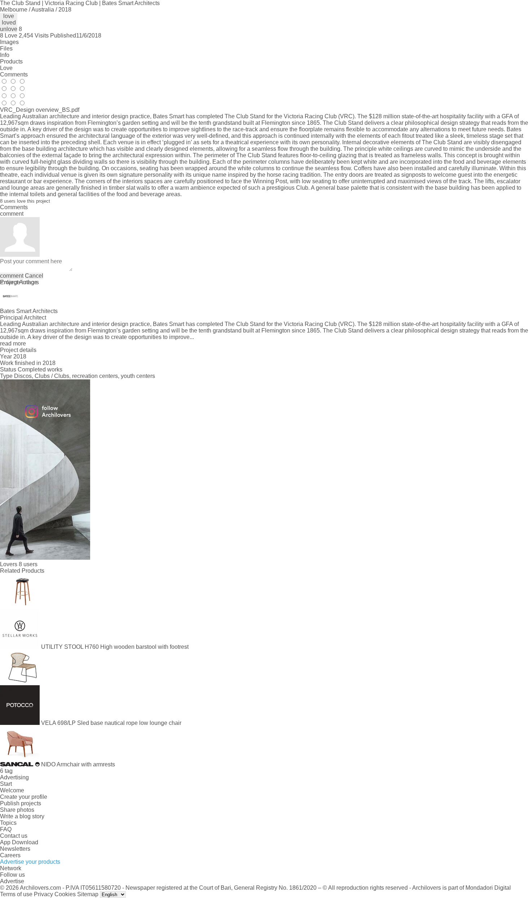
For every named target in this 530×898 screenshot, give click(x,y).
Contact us (13, 836)
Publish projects (20, 803)
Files (6, 48)
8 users (28, 564)
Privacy (43, 894)
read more (13, 343)
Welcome (12, 790)
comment (11, 276)
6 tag (6, 771)
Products (11, 61)
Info (4, 55)
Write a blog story (22, 816)
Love (6, 68)
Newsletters (15, 849)
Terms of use (16, 894)
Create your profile (23, 797)
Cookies (65, 894)
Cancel (34, 276)
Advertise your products (30, 862)
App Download (19, 842)
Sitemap (87, 894)
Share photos (17, 810)
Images (9, 42)
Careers (10, 855)
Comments (14, 74)
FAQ (6, 829)
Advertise (12, 881)
